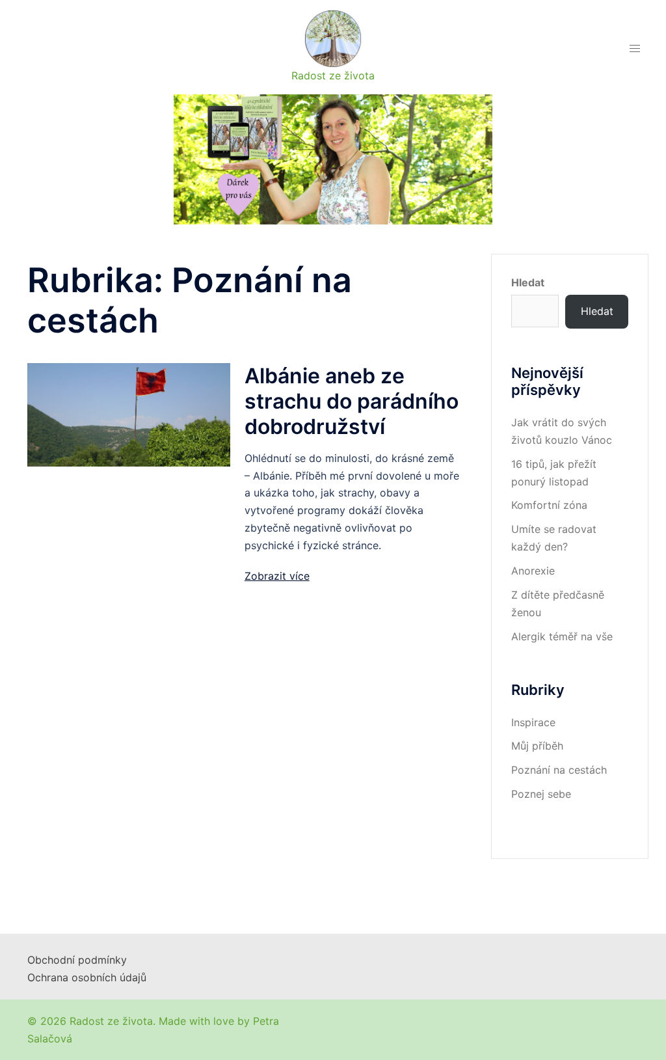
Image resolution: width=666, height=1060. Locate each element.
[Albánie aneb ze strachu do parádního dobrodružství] (128, 413)
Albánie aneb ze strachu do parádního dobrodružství (352, 401)
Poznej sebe (541, 793)
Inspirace (533, 722)
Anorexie (533, 570)
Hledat (527, 282)
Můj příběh (537, 745)
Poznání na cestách (559, 769)
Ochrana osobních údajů (86, 977)
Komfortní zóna (549, 504)
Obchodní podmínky (77, 959)
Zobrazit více (277, 575)
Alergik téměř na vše (562, 636)
